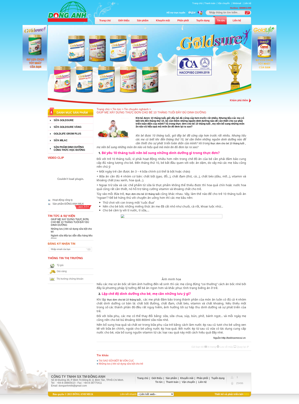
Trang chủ (105, 20)
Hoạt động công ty (62, 200)
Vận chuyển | (225, 3)
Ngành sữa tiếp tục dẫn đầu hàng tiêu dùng (72, 235)
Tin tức (221, 20)
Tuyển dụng (203, 20)
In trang (212, 346)
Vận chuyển (188, 382)
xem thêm (84, 206)
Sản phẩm (142, 20)
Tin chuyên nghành (136, 109)
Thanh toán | (211, 3)
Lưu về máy (227, 346)
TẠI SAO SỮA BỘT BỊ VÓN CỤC (116, 360)
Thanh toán (172, 382)
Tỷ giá (60, 265)
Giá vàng (62, 271)
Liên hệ (247, 3)
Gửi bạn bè (197, 346)
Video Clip (56, 157)
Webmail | (238, 3)
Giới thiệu (123, 20)
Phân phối (183, 20)
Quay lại (242, 346)
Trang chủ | (198, 3)
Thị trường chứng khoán (70, 278)
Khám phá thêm (239, 100)
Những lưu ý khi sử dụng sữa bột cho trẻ (71, 228)
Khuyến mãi (163, 20)
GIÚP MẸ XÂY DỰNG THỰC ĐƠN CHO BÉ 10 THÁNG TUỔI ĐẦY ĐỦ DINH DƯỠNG (70, 220)
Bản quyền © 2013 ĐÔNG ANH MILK (73, 394)
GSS (246, 394)
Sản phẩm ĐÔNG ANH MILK (68, 203)
